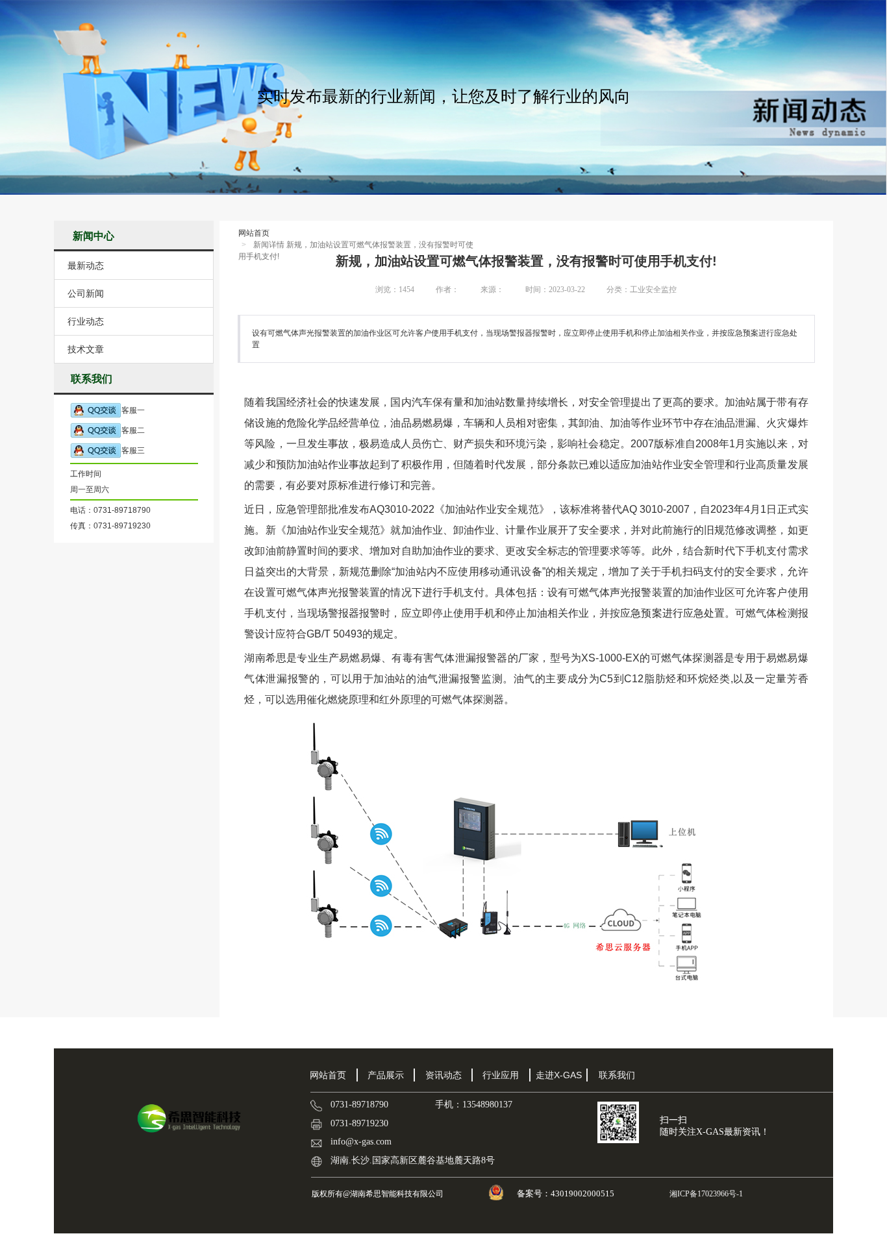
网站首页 (253, 233)
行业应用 (500, 1075)
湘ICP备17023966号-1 (705, 1193)
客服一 (133, 410)
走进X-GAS (559, 1075)
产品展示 (386, 1075)
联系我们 (617, 1075)
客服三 (133, 450)
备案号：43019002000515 (566, 1193)
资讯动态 (443, 1075)
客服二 (133, 430)
